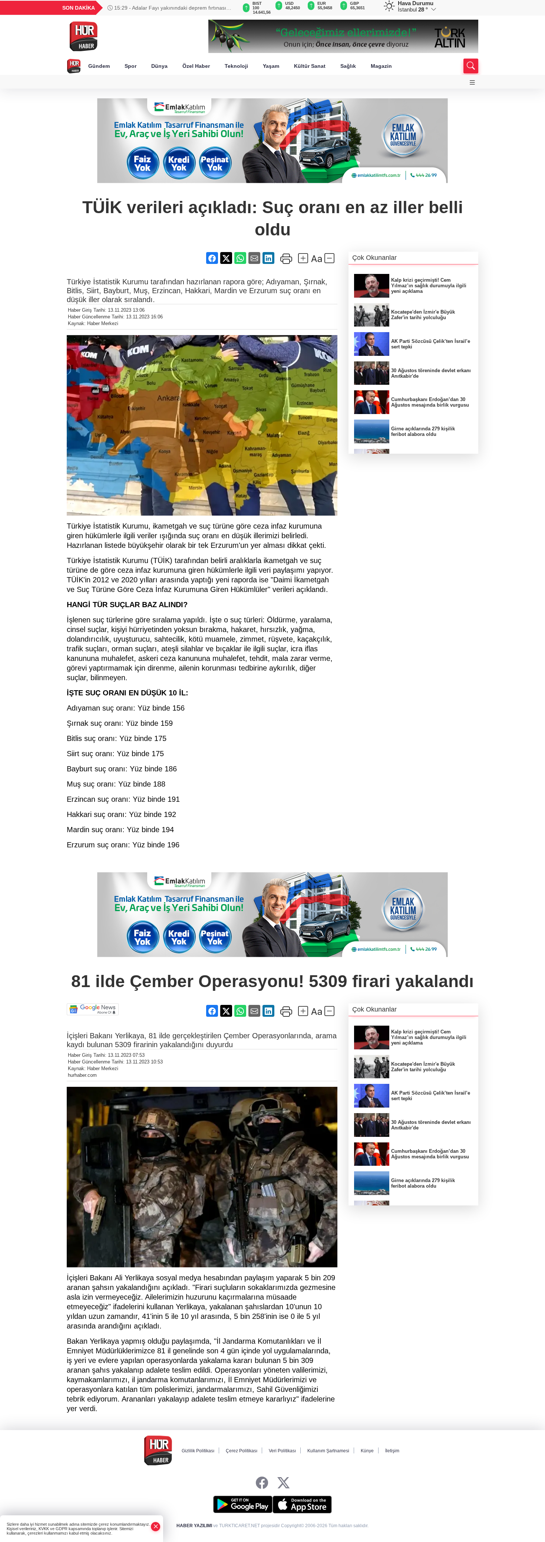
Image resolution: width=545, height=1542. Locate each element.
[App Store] (302, 1504)
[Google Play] (242, 1504)
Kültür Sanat (310, 66)
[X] (283, 1483)
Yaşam (271, 66)
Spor (130, 66)
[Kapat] (155, 1527)
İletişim (392, 1450)
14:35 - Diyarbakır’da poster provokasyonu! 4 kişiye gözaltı (173, 8)
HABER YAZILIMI (194, 1525)
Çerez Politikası (241, 1450)
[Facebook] (262, 1483)
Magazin (381, 66)
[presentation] (228, 7)
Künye (367, 1450)
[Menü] (472, 82)
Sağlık (348, 66)
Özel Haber (196, 66)
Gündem (99, 66)
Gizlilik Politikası (198, 1450)
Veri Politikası (282, 1450)
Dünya (159, 66)
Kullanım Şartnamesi (328, 1450)
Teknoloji (236, 66)
